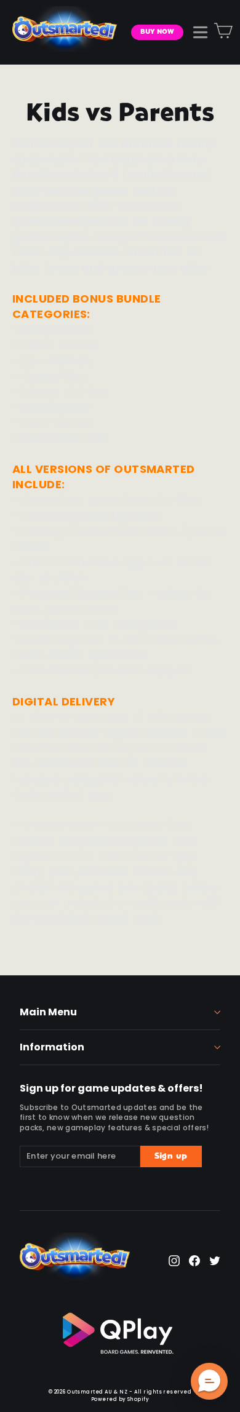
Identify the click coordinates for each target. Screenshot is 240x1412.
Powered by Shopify (120, 1399)
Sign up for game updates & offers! (111, 1087)
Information (52, 1047)
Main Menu (48, 1012)
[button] (209, 1381)
